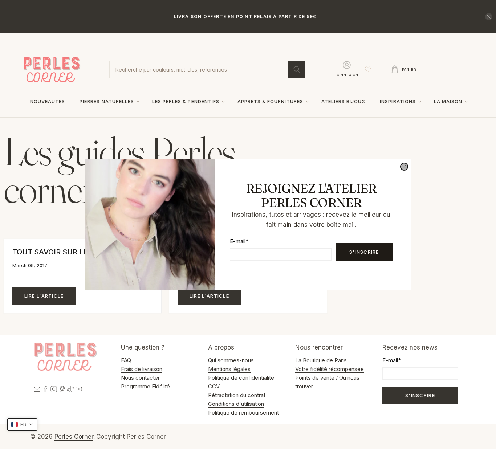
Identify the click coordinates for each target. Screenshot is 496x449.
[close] (404, 166)
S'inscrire (364, 251)
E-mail (239, 240)
